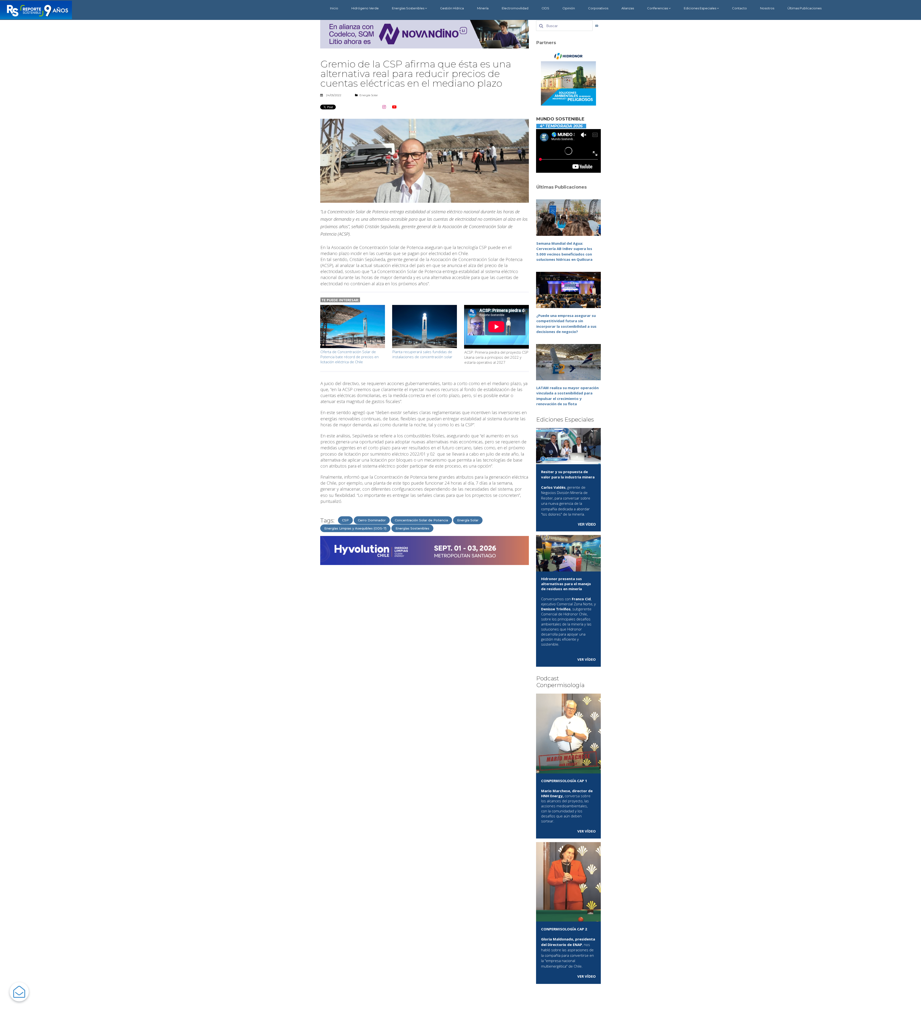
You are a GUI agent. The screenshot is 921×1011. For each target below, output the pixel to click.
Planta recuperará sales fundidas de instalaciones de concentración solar (422, 354)
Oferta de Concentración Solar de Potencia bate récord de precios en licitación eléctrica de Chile (349, 356)
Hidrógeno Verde (365, 8)
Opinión (568, 8)
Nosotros (767, 8)
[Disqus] (424, 630)
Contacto (739, 8)
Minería (483, 8)
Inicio (334, 8)
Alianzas (627, 8)
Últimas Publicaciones (804, 8)
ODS (545, 8)
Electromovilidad (515, 8)
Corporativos (598, 8)
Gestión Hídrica (452, 8)
